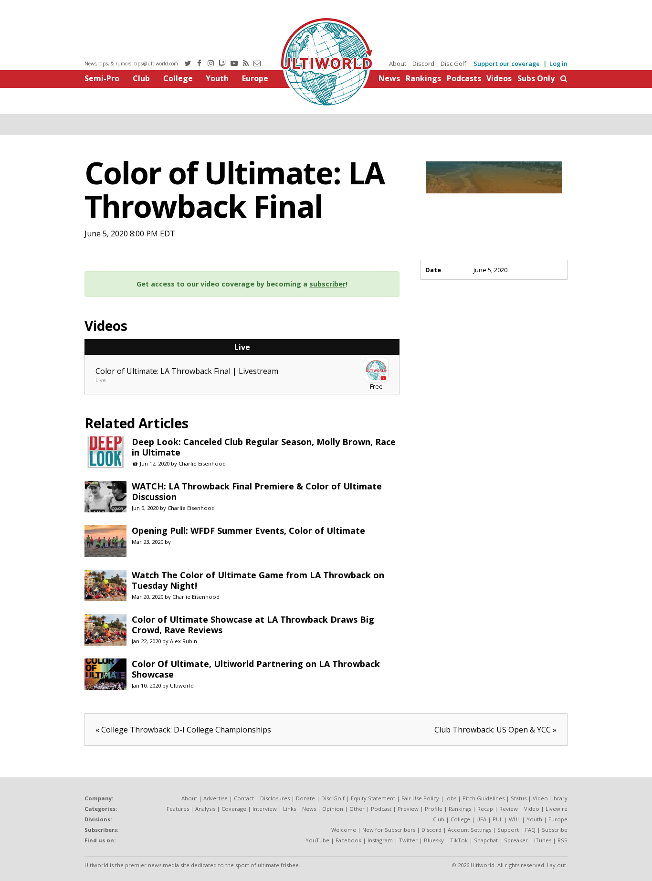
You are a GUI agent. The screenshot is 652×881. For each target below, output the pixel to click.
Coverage (233, 808)
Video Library (550, 798)
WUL (514, 819)
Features (178, 808)
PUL (498, 819)
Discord (423, 63)
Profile (433, 808)
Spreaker (516, 840)
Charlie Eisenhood (202, 463)
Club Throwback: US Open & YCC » (495, 729)
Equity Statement (373, 798)
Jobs (450, 798)
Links (289, 808)
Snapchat (486, 840)
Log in (558, 63)
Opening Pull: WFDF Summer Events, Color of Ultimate (248, 530)
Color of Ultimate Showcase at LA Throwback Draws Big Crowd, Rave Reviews (253, 625)
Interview (264, 808)
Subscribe (555, 829)
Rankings (423, 78)
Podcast (381, 808)
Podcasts (464, 78)
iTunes (542, 840)
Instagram (380, 840)
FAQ (530, 829)
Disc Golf (453, 63)
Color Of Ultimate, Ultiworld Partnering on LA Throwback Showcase (256, 669)
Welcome (343, 829)
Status (518, 798)
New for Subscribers (388, 829)
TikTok (459, 840)
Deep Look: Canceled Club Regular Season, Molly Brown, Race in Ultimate (264, 447)
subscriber (327, 283)
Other (357, 808)
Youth (217, 78)
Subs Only (536, 78)
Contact (244, 798)
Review (508, 808)
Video (531, 808)
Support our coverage (506, 63)
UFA (481, 819)
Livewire (557, 808)
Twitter (408, 840)
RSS (562, 840)
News (389, 78)
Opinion (332, 808)
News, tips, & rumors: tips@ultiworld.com (131, 63)
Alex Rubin (183, 641)
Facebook (348, 840)
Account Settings (469, 829)
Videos (499, 78)
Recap (485, 808)
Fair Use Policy (420, 798)
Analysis (205, 808)
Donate (305, 798)
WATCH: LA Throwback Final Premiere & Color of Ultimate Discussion (257, 491)
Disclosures (275, 798)
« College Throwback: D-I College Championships (183, 729)
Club (141, 78)
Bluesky (434, 840)
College (178, 78)
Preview (408, 808)
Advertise (215, 798)
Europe (255, 78)
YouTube (317, 840)
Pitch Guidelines (484, 798)
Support (508, 829)
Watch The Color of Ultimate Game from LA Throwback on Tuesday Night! (258, 580)
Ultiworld (182, 685)
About (397, 63)
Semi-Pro (101, 78)
